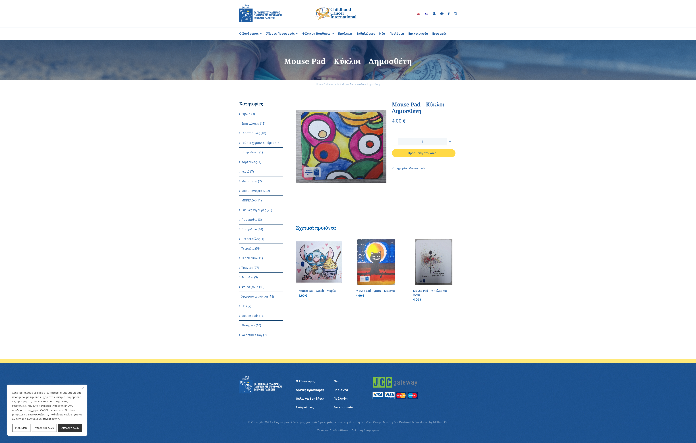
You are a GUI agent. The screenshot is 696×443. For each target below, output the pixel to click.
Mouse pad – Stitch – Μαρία (317, 291)
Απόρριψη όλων (44, 428)
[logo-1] (260, 5)
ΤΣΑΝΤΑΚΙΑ (249, 258)
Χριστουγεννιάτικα (254, 296)
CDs (244, 306)
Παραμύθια (249, 220)
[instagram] (455, 13)
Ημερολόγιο (249, 152)
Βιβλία (245, 114)
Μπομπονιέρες (251, 191)
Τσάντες (247, 268)
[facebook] (448, 13)
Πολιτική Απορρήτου (365, 430)
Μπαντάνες (249, 181)
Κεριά (245, 172)
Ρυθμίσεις (21, 428)
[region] (47, 410)
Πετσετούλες (250, 239)
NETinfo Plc (440, 422)
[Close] (83, 388)
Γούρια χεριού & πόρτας (258, 143)
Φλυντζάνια (249, 287)
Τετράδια (247, 248)
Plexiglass (248, 325)
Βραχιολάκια (250, 123)
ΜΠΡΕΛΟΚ (248, 200)
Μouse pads (417, 168)
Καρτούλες (249, 162)
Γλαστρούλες (250, 133)
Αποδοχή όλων (70, 428)
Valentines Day (251, 335)
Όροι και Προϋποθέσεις (332, 430)
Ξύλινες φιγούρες (253, 210)
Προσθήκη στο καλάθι (424, 153)
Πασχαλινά (249, 229)
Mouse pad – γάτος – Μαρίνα (375, 291)
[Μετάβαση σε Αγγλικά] (418, 14)
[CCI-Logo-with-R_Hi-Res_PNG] (336, 7)
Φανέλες (247, 277)
